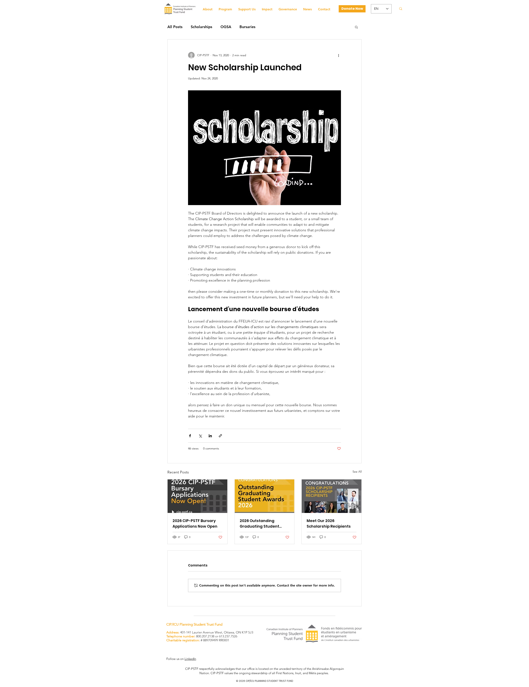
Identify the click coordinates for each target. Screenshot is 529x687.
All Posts (174, 26)
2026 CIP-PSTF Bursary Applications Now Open (195, 523)
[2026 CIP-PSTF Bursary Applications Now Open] (197, 496)
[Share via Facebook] (190, 436)
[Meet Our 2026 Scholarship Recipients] (331, 496)
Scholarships (201, 26)
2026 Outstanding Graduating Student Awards (259, 523)
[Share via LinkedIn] (210, 436)
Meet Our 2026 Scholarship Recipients (329, 523)
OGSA (225, 26)
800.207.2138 (205, 636)
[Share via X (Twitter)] (200, 436)
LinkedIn (190, 659)
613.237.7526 (228, 636)
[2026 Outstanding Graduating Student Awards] (264, 496)
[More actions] (338, 55)
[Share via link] (220, 436)
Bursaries (247, 26)
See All (357, 471)
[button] (356, 27)
